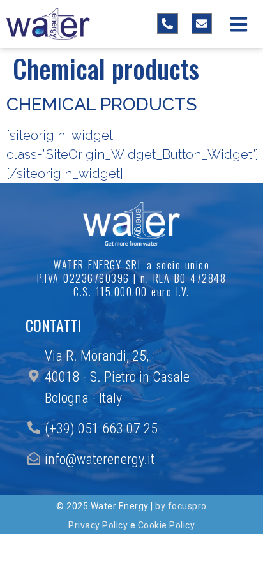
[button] (239, 24)
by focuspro (181, 506)
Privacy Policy (98, 525)
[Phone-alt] (167, 23)
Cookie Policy (166, 525)
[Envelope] (202, 23)
